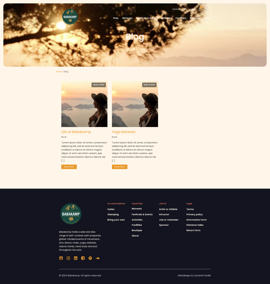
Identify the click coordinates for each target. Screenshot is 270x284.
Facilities (181, 18)
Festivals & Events (146, 18)
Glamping (113, 214)
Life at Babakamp (76, 132)
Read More (69, 167)
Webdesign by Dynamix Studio (194, 275)
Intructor (164, 214)
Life (185, 9)
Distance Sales (194, 225)
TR (206, 9)
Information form (196, 219)
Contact (176, 9)
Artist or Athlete (168, 209)
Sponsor (164, 225)
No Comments (75, 137)
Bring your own (116, 219)
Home (59, 71)
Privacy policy (194, 214)
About (207, 18)
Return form (193, 230)
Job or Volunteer (168, 219)
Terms (190, 209)
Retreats (127, 18)
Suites (110, 209)
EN (210, 9)
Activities (166, 18)
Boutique (195, 18)
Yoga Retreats (123, 132)
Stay (115, 18)
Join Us (193, 9)
